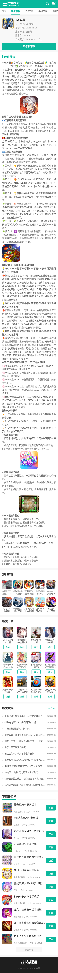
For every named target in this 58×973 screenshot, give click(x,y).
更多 (50, 708)
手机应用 (42, 11)
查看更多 (29, 949)
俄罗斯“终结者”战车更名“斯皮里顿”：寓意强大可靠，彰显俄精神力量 (25, 759)
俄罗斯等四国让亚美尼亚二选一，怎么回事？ (25, 734)
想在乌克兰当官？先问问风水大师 (20, 722)
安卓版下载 (29, 46)
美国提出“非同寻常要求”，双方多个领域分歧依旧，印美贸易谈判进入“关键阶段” (25, 766)
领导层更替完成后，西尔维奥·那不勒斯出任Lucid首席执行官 (25, 778)
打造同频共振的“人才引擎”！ (18, 728)
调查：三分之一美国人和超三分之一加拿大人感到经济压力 (25, 741)
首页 (4, 11)
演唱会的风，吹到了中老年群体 (19, 753)
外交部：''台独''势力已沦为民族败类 (21, 772)
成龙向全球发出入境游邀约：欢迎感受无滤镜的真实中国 (25, 784)
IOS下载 (29, 11)
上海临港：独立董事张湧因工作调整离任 (23, 716)
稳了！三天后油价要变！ (16, 747)
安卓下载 (15, 11)
